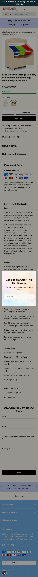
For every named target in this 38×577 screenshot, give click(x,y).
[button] (4, 572)
